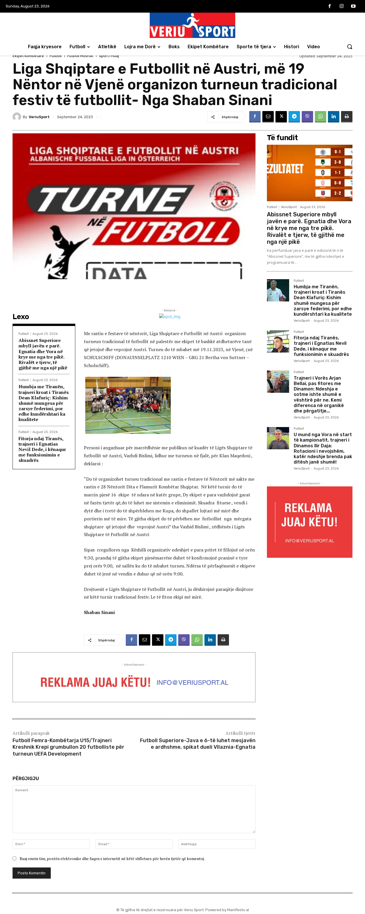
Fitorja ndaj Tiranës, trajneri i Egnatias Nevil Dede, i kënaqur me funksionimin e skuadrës (42, 449)
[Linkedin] (333, 116)
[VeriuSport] (18, 116)
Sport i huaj (109, 56)
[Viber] (307, 116)
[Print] (346, 116)
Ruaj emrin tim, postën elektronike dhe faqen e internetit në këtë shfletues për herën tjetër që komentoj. (112, 858)
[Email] (268, 116)
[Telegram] (294, 116)
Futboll (56, 56)
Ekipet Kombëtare (28, 56)
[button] (349, 46)
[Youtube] (353, 7)
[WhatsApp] (320, 116)
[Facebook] (330, 7)
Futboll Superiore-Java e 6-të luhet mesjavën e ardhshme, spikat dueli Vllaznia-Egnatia (198, 743)
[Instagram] (342, 7)
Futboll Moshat (80, 56)
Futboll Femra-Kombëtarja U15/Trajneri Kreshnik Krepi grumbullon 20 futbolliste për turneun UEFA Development (68, 747)
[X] (281, 116)
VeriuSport (39, 117)
